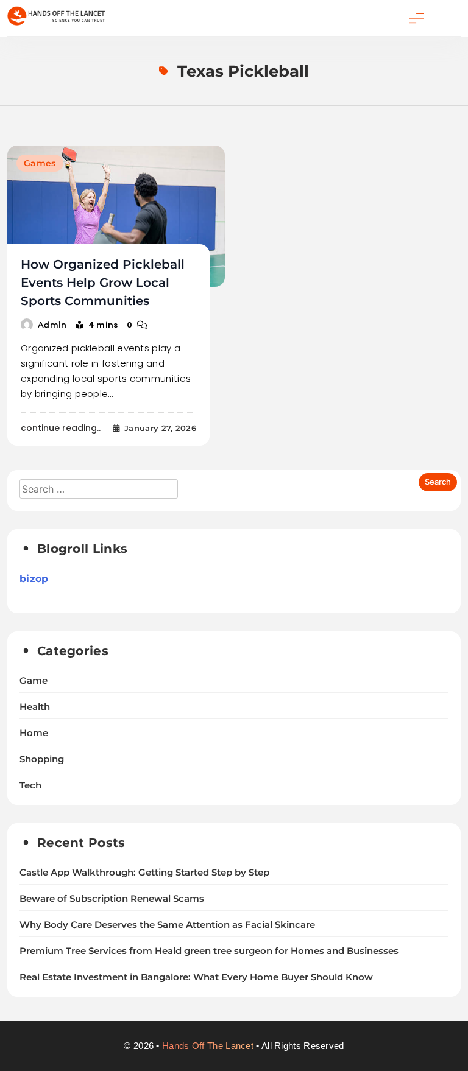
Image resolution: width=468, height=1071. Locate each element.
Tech (30, 785)
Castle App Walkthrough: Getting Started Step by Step (144, 872)
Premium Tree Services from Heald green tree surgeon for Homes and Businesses (209, 951)
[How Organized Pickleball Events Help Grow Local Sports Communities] (116, 216)
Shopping (42, 759)
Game (34, 680)
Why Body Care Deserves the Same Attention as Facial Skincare (167, 924)
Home (34, 733)
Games (40, 163)
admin (52, 324)
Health (35, 706)
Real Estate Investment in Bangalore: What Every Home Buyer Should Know (196, 977)
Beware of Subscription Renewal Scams (112, 898)
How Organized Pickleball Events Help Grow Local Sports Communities (103, 282)
